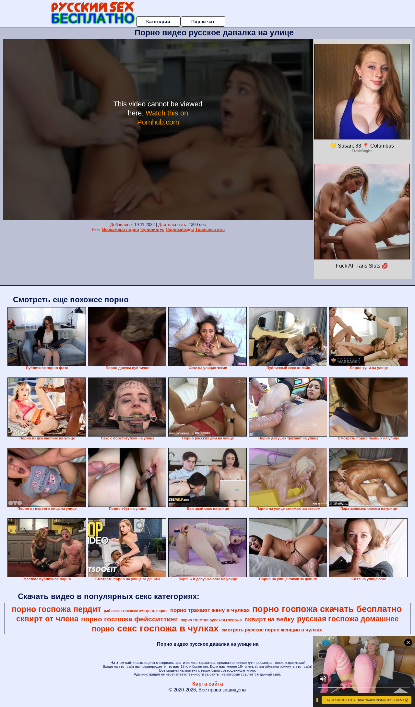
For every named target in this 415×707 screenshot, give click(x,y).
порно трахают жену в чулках (210, 610)
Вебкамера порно (120, 229)
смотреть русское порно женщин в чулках (271, 629)
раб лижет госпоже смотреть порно (136, 611)
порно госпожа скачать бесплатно (327, 609)
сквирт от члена (47, 618)
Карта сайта (207, 684)
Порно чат (203, 21)
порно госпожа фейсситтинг (129, 619)
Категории (158, 21)
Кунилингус (152, 229)
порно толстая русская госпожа (211, 620)
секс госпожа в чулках (168, 628)
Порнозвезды (180, 229)
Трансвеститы (210, 229)
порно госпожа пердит (56, 609)
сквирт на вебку (269, 619)
